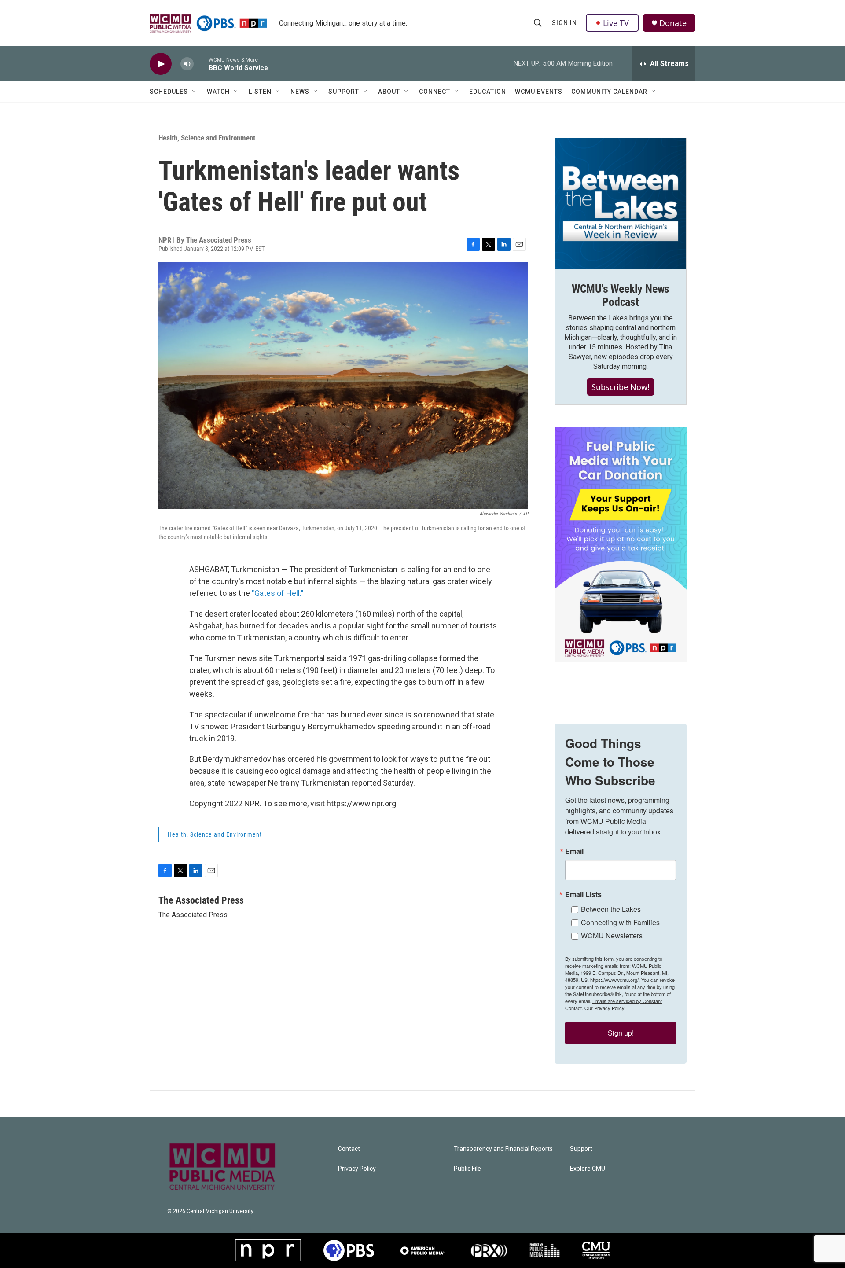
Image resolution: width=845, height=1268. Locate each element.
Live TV (616, 23)
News (299, 91)
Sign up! (621, 1033)
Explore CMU (587, 1168)
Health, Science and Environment (206, 137)
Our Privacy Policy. (604, 1007)
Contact (349, 1149)
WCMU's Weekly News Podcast (620, 295)
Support (343, 91)
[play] (161, 64)
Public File (467, 1168)
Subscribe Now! (621, 387)
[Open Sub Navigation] (194, 91)
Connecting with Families (620, 922)
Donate (673, 23)
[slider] (201, 63)
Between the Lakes (611, 909)
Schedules (169, 91)
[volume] (187, 64)
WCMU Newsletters (612, 935)
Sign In (564, 22)
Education (487, 91)
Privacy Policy (357, 1168)
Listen (260, 91)
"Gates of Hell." (278, 593)
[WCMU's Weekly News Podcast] (620, 203)
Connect (434, 91)
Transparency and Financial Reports (503, 1149)
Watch (218, 91)
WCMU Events (538, 91)
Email (574, 851)
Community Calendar (609, 91)
